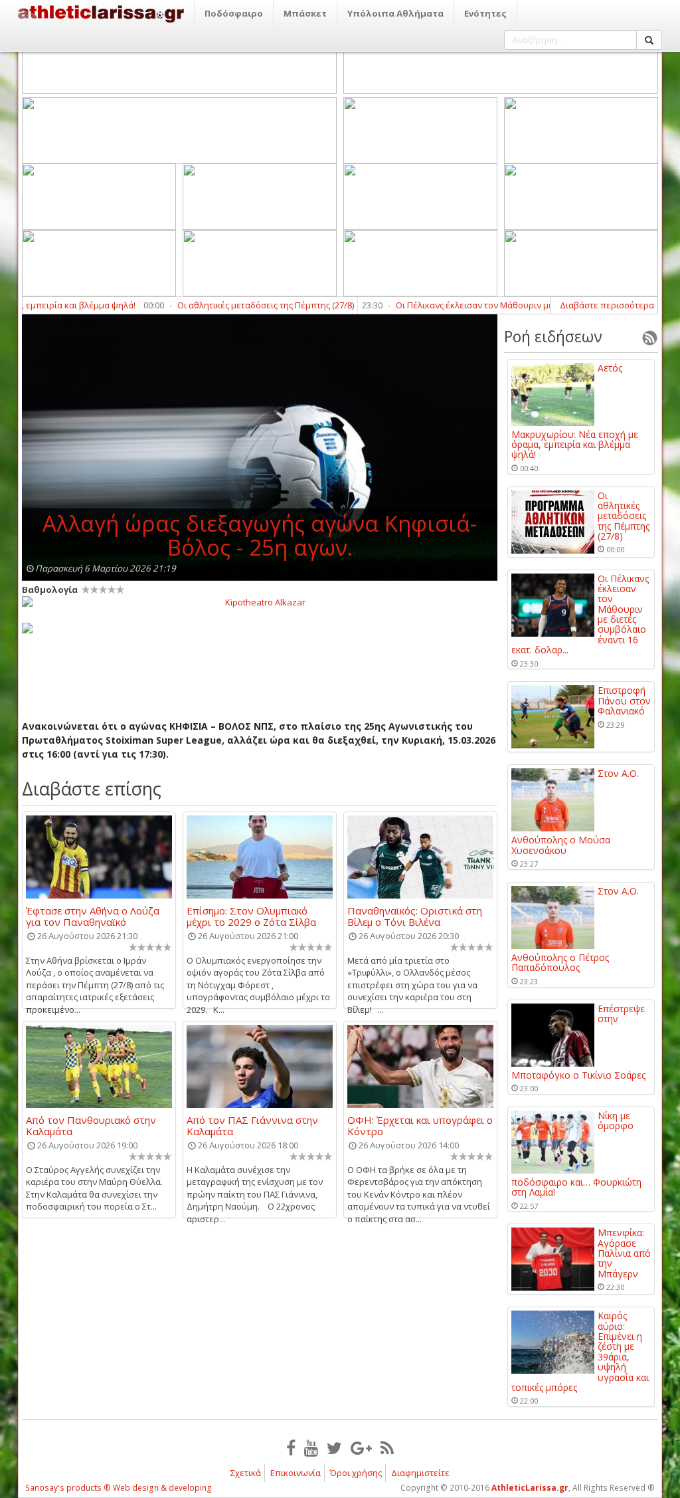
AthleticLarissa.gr (529, 1487)
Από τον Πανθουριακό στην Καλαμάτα (91, 1125)
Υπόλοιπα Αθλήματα (395, 13)
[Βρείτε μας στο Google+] (361, 1447)
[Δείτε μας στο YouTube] (311, 1447)
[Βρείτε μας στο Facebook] (291, 1447)
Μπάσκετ (305, 13)
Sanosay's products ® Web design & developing (118, 1487)
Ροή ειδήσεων (553, 336)
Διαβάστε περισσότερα (607, 305)
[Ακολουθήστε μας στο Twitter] (334, 1447)
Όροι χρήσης (356, 1473)
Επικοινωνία (295, 1473)
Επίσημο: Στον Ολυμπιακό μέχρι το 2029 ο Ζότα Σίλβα (251, 915)
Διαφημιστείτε (420, 1473)
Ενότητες (485, 13)
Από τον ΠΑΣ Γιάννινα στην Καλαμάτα (252, 1125)
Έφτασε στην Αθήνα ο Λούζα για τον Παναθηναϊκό (92, 915)
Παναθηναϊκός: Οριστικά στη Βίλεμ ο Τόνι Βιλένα (414, 915)
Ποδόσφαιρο (234, 13)
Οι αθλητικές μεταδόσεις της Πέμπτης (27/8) (237, 305)
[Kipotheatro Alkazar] (259, 601)
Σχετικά (245, 1473)
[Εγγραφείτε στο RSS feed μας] (387, 1447)
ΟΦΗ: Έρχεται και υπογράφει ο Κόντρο (420, 1125)
